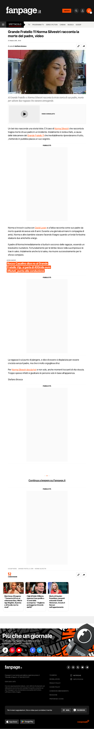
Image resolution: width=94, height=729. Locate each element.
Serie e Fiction (52, 25)
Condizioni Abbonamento (59, 691)
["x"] (26, 650)
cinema (62, 25)
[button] (84, 46)
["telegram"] (39, 650)
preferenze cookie (56, 699)
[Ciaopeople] (83, 722)
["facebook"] (32, 650)
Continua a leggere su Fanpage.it (47, 480)
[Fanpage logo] (20, 10)
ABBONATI (67, 10)
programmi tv (38, 25)
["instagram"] (12, 650)
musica (71, 25)
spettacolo (15, 24)
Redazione (53, 695)
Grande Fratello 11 (35, 135)
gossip (78, 25)
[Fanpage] (13, 667)
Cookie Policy (54, 687)
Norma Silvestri (61, 128)
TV (29, 25)
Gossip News (12, 568)
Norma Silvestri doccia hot (24, 369)
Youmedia (53, 675)
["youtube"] (19, 650)
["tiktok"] (5, 650)
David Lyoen (41, 227)
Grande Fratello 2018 (25, 568)
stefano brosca (20, 46)
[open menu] (3, 25)
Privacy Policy (54, 683)
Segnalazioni (54, 679)
